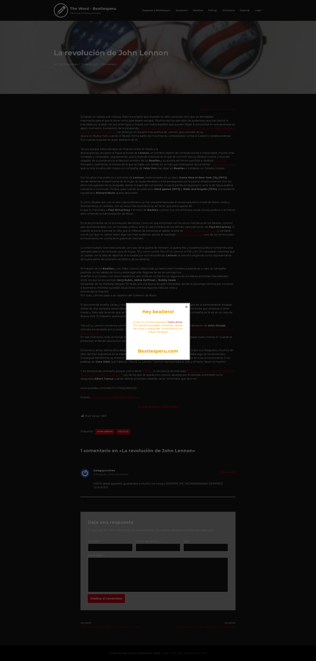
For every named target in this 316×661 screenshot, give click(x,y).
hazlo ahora (175, 322)
